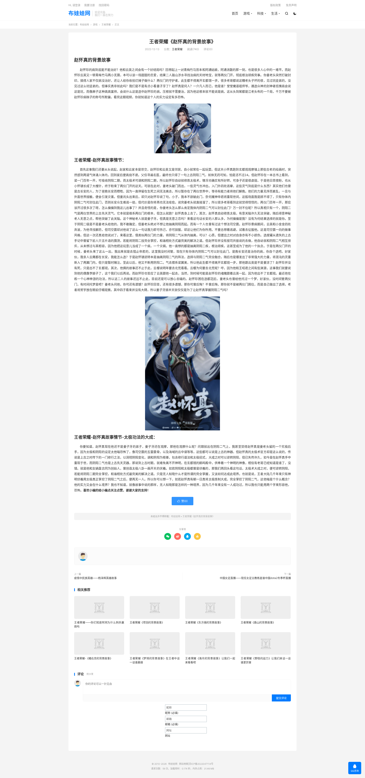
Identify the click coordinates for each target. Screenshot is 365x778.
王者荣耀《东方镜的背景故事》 (203, 622)
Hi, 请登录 (74, 5)
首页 (235, 13)
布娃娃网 (79, 13)
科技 (260, 13)
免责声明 (291, 5)
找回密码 (104, 5)
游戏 (246, 13)
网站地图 (183, 763)
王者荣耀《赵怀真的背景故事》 (182, 41)
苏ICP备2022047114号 (201, 763)
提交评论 (281, 698)
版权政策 (275, 5)
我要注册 (89, 5)
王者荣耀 (106, 24)
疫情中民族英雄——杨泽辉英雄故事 (95, 578)
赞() (182, 501)
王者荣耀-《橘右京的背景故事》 (93, 658)
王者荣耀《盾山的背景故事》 (258, 622)
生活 (274, 13)
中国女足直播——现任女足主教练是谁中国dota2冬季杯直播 (255, 578)
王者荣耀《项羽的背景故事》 (147, 622)
